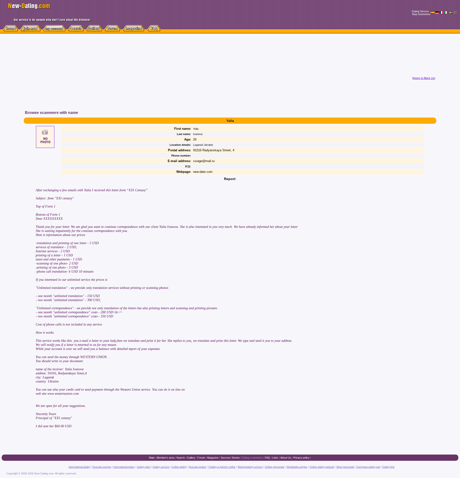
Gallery (191, 457)
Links (275, 457)
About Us (285, 457)
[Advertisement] (143, 76)
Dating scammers (252, 457)
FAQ (267, 457)
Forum (201, 457)
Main (152, 457)
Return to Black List (423, 78)
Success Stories (230, 457)
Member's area (165, 457)
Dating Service (420, 11)
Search (180, 457)
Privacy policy (301, 457)
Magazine (212, 457)
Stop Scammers (421, 14)
